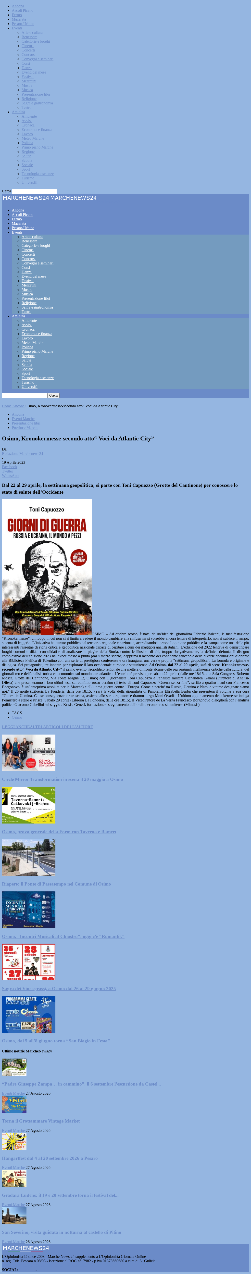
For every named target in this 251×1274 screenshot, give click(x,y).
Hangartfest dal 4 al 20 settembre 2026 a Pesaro (50, 1158)
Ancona (18, 6)
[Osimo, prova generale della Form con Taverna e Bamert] (28, 822)
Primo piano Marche (37, 147)
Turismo (28, 178)
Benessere (29, 37)
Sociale (27, 165)
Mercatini (29, 81)
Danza (27, 68)
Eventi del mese (34, 72)
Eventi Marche (23, 419)
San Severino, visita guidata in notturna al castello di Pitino (61, 1232)
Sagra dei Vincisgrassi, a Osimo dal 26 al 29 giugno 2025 (59, 988)
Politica (27, 143)
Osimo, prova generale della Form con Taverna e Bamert (59, 831)
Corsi (26, 63)
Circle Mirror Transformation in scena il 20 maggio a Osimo (62, 779)
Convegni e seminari (37, 59)
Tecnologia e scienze (38, 174)
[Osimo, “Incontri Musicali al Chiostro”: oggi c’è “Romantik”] (28, 927)
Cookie (110, 1265)
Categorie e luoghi (36, 41)
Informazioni (77, 1265)
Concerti (28, 50)
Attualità (18, 112)
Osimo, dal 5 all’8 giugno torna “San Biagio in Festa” (56, 1040)
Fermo (17, 15)
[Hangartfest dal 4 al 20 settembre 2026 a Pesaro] (14, 1149)
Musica (27, 90)
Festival (28, 77)
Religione (29, 99)
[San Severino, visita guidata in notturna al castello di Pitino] (14, 1223)
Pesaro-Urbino (23, 24)
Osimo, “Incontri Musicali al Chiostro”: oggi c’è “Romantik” (63, 936)
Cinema (28, 46)
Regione (28, 152)
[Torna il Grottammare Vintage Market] (14, 1111)
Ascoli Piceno (22, 10)
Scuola (27, 160)
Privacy (95, 1265)
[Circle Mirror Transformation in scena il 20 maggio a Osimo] (28, 770)
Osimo (17, 717)
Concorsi (29, 54)
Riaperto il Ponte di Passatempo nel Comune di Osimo (56, 884)
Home (7, 406)
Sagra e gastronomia (37, 103)
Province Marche (25, 427)
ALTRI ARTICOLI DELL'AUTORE (61, 727)
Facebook (27, 1270)
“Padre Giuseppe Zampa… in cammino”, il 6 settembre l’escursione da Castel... (81, 1084)
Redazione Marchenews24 (22, 453)
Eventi (17, 28)
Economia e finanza (37, 129)
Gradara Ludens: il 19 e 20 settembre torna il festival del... (60, 1195)
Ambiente (29, 116)
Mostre (27, 85)
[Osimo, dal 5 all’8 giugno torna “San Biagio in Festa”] (28, 1031)
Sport (26, 169)
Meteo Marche (33, 138)
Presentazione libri (36, 94)
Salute (26, 156)
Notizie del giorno (49, 1265)
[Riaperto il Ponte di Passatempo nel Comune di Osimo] (28, 874)
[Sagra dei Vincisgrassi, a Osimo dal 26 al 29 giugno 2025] (28, 979)
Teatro (26, 107)
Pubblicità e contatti (17, 1265)
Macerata (19, 19)
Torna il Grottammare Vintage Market (41, 1121)
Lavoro (27, 134)
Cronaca (28, 125)
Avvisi (27, 121)
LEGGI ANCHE (16, 727)
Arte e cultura (32, 32)
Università (30, 182)
